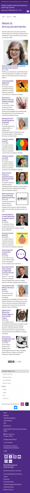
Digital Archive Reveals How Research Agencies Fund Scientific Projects (7, 314)
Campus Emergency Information (12, 484)
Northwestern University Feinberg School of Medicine (15, 1)
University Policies (9, 487)
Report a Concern (8, 489)
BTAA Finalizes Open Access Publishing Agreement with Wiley (8, 195)
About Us (9, 16)
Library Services (8, 420)
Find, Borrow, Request (9, 418)
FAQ (4, 395)
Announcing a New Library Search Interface (7, 252)
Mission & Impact (7, 377)
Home (3, 16)
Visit (5, 423)
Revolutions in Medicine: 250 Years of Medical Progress (8, 99)
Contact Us (5, 398)
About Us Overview (7, 374)
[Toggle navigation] (28, 11)
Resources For (7, 425)
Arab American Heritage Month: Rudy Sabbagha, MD (8, 338)
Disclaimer (6, 479)
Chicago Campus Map (9, 439)
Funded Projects (7, 380)
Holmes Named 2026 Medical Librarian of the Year (8, 287)
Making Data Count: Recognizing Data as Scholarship (8, 120)
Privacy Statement (9, 481)
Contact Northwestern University (13, 474)
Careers (6, 476)
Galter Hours (4, 10)
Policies (5, 389)
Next (19, 361)
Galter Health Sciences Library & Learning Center (14, 6)
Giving (4, 392)
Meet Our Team (7, 383)
